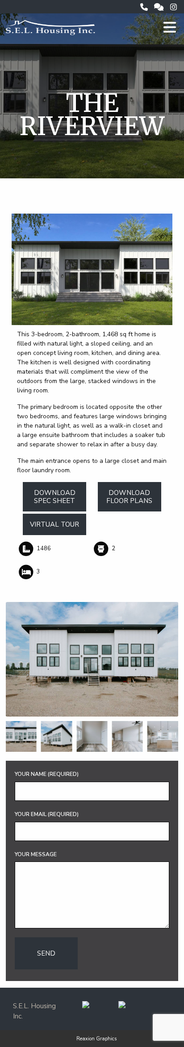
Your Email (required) (47, 814)
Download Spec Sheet (54, 496)
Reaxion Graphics (96, 1038)
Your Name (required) (47, 774)
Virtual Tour (54, 524)
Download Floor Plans (129, 496)
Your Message (36, 854)
